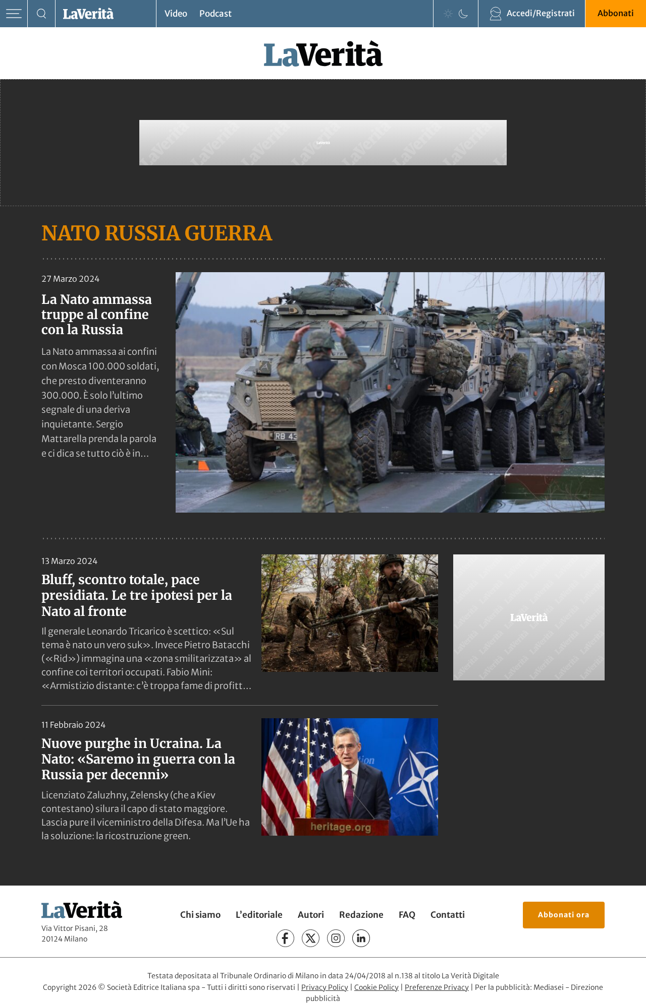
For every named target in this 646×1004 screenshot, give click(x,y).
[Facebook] (285, 938)
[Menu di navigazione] (14, 14)
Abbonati (616, 13)
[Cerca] (42, 14)
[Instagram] (336, 938)
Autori (311, 914)
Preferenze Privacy (437, 987)
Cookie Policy (376, 987)
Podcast (215, 13)
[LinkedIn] (361, 938)
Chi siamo (200, 914)
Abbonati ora (563, 914)
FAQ (407, 914)
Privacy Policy (324, 987)
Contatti (447, 914)
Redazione (361, 914)
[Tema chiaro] (448, 13)
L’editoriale (259, 914)
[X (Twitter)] (310, 938)
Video (176, 13)
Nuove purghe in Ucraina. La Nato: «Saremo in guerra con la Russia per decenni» (138, 759)
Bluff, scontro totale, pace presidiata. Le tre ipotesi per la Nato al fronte (136, 595)
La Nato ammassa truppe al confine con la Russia (96, 314)
